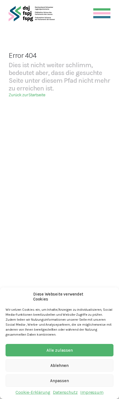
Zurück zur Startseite (27, 94)
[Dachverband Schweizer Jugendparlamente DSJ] (32, 13)
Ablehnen (59, 365)
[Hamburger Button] (101, 12)
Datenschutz (65, 392)
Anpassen (59, 380)
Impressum (91, 392)
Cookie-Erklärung (32, 392)
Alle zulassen (59, 350)
